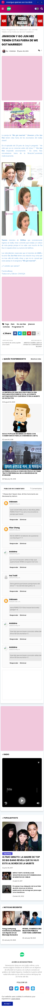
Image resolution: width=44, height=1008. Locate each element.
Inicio (4, 30)
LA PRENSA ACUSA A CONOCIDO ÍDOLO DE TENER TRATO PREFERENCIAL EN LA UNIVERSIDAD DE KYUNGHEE (21, 473)
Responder (14, 519)
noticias (6, 327)
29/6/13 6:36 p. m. (14, 530)
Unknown (13, 502)
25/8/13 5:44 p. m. (14, 625)
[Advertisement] (22, 78)
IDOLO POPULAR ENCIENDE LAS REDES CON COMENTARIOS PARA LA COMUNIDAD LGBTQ (20, 435)
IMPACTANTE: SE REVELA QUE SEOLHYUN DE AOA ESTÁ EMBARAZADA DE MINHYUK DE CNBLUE (27, 875)
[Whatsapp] (24, 333)
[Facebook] (15, 333)
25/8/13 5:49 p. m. (14, 649)
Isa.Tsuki (13, 575)
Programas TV (12, 30)
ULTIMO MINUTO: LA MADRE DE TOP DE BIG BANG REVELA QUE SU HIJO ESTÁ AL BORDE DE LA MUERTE (21, 860)
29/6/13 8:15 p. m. (14, 554)
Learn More (15, 999)
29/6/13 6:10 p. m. (14, 504)
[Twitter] (20, 333)
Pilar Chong (14, 528)
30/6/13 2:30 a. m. (14, 602)
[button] (38, 2)
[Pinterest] (29, 333)
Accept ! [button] (7, 1004)
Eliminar (23, 519)
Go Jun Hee (21, 324)
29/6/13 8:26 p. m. (14, 578)
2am (12, 324)
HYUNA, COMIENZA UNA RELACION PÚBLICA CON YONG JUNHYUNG (32, 931)
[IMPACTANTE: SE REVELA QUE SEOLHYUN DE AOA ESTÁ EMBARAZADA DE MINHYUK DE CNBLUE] (6, 876)
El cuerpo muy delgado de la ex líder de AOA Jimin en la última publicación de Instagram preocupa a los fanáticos (27, 889)
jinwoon (31, 324)
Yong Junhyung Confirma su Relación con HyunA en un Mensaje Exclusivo (11, 932)
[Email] (34, 333)
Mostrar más (36, 359)
